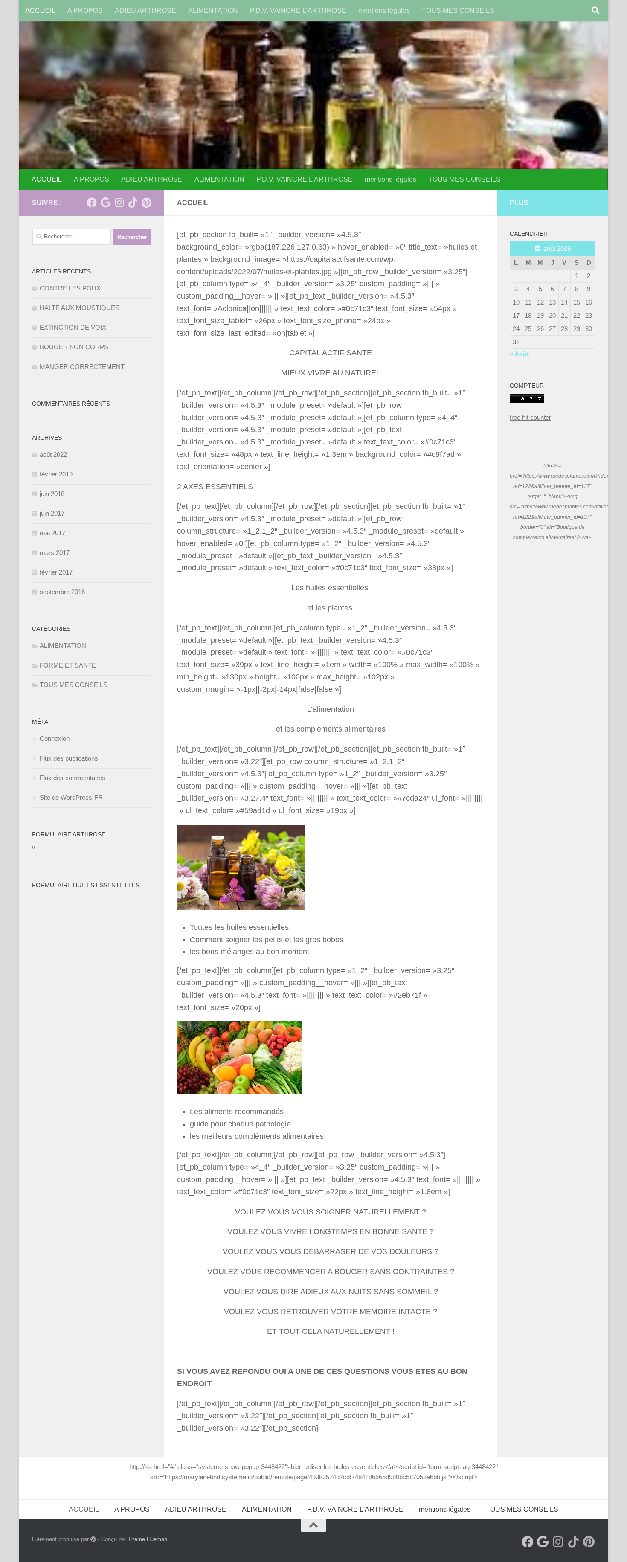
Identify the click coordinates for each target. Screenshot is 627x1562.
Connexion (55, 738)
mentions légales (384, 10)
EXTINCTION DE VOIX (73, 327)
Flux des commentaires (72, 777)
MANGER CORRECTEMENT (82, 366)
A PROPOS (85, 10)
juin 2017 (52, 513)
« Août (519, 353)
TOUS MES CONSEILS (458, 10)
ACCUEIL (40, 10)
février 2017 (56, 572)
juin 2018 (52, 493)
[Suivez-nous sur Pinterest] (146, 202)
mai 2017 (52, 533)
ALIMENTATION (213, 10)
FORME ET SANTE (68, 665)
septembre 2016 (62, 591)
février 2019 (56, 474)
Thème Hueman (147, 1539)
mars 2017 (55, 552)
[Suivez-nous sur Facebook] (92, 202)
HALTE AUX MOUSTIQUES (79, 307)
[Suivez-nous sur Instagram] (119, 202)
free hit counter (530, 417)
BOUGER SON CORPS (74, 347)
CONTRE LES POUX (70, 288)
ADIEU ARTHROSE (145, 10)
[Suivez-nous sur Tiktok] (133, 202)
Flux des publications (69, 758)
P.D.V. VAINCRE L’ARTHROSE (298, 10)
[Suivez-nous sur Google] (105, 202)
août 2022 (53, 454)
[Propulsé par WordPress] (93, 1539)
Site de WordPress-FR (71, 797)
